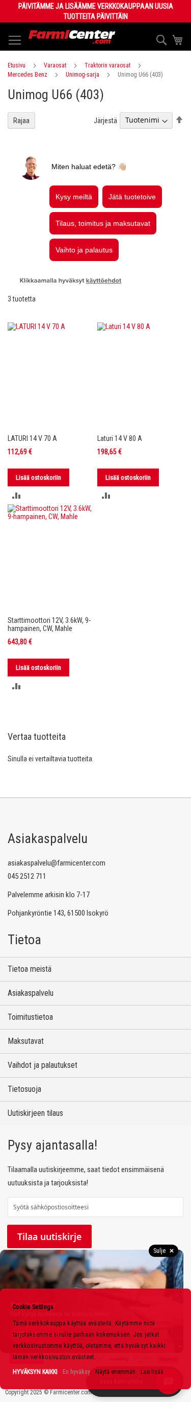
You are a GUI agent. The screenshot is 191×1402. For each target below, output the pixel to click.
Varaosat (55, 65)
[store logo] (72, 37)
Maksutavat (26, 1041)
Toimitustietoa (30, 1017)
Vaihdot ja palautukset (42, 1065)
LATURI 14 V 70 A (32, 438)
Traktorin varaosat (107, 65)
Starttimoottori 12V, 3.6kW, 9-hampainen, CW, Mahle (49, 624)
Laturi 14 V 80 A (119, 438)
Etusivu (16, 65)
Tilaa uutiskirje (49, 1236)
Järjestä (105, 120)
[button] (16, 495)
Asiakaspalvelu (30, 993)
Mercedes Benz (27, 74)
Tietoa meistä (29, 969)
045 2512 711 (27, 876)
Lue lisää (152, 1371)
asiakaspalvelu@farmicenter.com (56, 863)
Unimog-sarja (82, 74)
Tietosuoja (24, 1089)
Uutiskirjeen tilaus (35, 1113)
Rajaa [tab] (21, 120)
